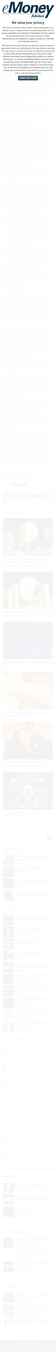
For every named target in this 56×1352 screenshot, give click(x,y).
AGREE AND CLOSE (28, 78)
